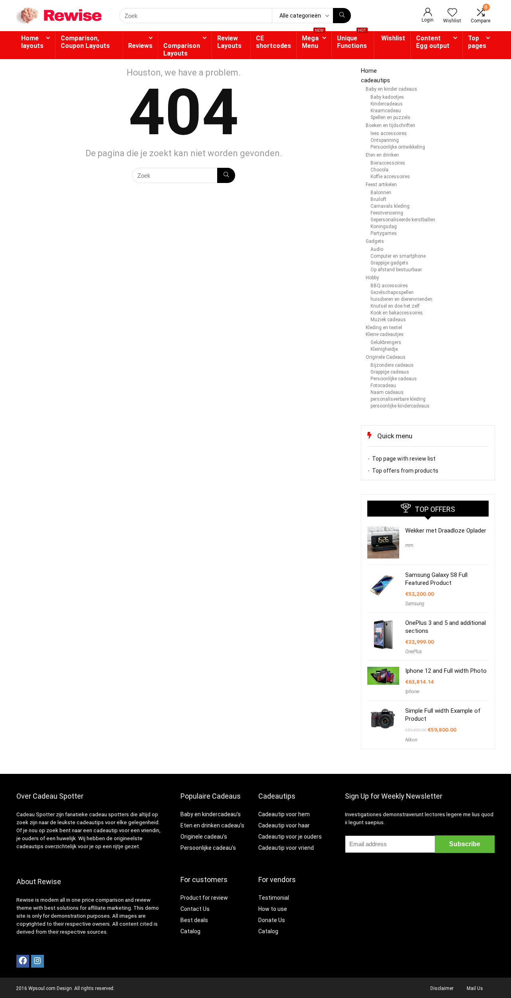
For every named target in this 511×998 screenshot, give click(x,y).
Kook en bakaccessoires (396, 313)
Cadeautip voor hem (284, 814)
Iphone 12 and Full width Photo (446, 670)
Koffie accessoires (390, 176)
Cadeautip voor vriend (286, 848)
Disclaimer (442, 988)
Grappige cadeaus (389, 372)
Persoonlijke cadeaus (393, 379)
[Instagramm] (37, 961)
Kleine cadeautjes (385, 334)
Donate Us (271, 920)
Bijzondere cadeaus (392, 365)
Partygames (383, 233)
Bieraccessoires (387, 163)
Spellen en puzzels (390, 117)
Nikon (411, 740)
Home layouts (32, 42)
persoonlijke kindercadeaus (400, 406)
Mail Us (475, 988)
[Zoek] (342, 15)
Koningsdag (383, 226)
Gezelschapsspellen (392, 292)
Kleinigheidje (384, 349)
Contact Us (195, 909)
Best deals (194, 920)
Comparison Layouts (181, 49)
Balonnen (380, 192)
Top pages (477, 42)
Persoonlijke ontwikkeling (397, 147)
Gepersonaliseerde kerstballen (402, 220)
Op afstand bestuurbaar (396, 269)
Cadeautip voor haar (284, 825)
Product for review (204, 898)
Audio (376, 249)
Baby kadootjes (387, 97)
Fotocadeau (383, 385)
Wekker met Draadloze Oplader (445, 530)
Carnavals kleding (390, 206)
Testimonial (273, 898)
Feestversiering (386, 213)
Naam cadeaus (387, 392)
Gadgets (375, 241)
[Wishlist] (452, 13)
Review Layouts (229, 42)
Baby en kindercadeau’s (210, 814)
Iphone (412, 691)
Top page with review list (404, 458)
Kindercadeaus (386, 104)
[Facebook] (22, 961)
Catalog (190, 931)
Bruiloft (378, 199)
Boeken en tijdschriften (390, 125)
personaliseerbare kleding (398, 399)
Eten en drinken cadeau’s (212, 825)
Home (369, 70)
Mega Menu (313, 40)
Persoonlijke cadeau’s (208, 848)
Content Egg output (433, 42)
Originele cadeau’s (203, 836)
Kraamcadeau (385, 110)
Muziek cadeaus (388, 319)
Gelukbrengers (385, 342)
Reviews (140, 46)
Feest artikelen (381, 184)
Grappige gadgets (389, 263)
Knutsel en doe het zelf (395, 306)
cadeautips (375, 80)
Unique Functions (352, 40)
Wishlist (393, 38)
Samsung (414, 603)
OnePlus (413, 651)
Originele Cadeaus (386, 357)
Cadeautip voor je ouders (290, 836)
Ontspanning (384, 140)
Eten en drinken (382, 155)
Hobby (372, 277)
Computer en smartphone (398, 256)
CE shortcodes (273, 42)
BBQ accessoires (389, 285)
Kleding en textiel (384, 327)
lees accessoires (388, 133)
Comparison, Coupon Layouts (85, 42)
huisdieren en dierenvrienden (401, 299)
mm (409, 545)
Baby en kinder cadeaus (391, 89)
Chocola (379, 170)
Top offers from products (405, 470)
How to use (272, 909)
